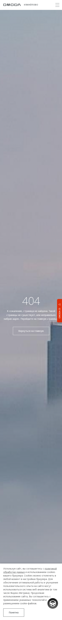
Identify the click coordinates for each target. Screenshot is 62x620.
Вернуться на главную (31, 330)
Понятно (14, 612)
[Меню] (57, 5)
